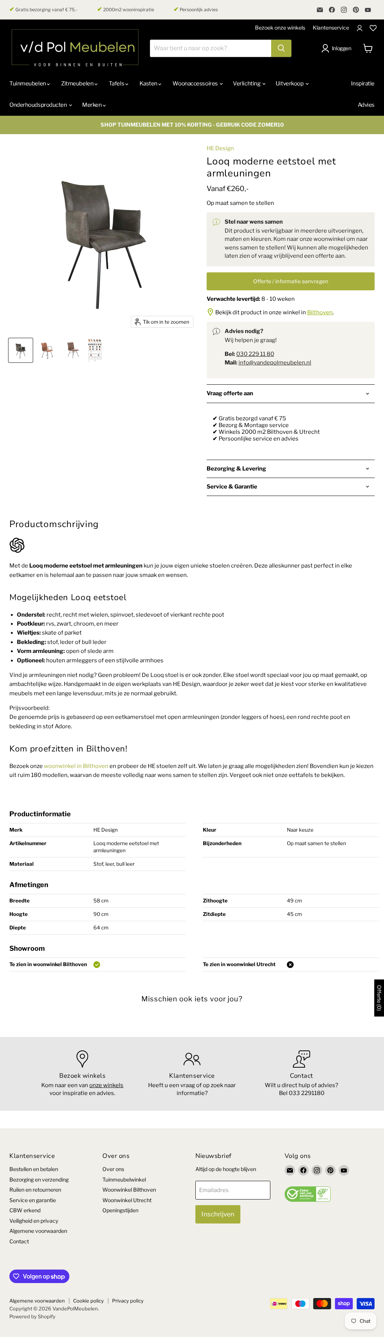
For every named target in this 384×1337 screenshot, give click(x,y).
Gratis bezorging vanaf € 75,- (43, 9)
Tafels (117, 83)
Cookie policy (88, 1301)
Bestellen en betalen (33, 1169)
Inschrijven (217, 1214)
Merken (92, 105)
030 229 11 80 (255, 354)
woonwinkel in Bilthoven (76, 766)
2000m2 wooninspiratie (125, 9)
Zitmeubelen (77, 83)
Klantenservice (331, 27)
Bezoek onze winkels (280, 27)
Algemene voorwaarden (38, 1231)
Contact (19, 1241)
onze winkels (106, 1085)
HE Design (220, 148)
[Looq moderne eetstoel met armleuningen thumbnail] (94, 350)
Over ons (113, 1169)
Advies (366, 105)
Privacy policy (128, 1301)
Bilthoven (320, 312)
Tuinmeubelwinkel (124, 1179)
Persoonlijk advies (196, 9)
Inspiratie (363, 83)
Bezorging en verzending (39, 1179)
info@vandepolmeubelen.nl (274, 362)
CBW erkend (24, 1210)
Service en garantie (32, 1200)
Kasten (149, 83)
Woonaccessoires (195, 83)
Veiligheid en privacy (33, 1220)
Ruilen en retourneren (35, 1189)
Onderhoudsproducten (38, 105)
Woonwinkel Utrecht (127, 1200)
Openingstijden (120, 1210)
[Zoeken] (281, 48)
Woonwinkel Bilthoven (129, 1189)
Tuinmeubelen (28, 83)
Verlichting (247, 83)
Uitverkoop (290, 83)
